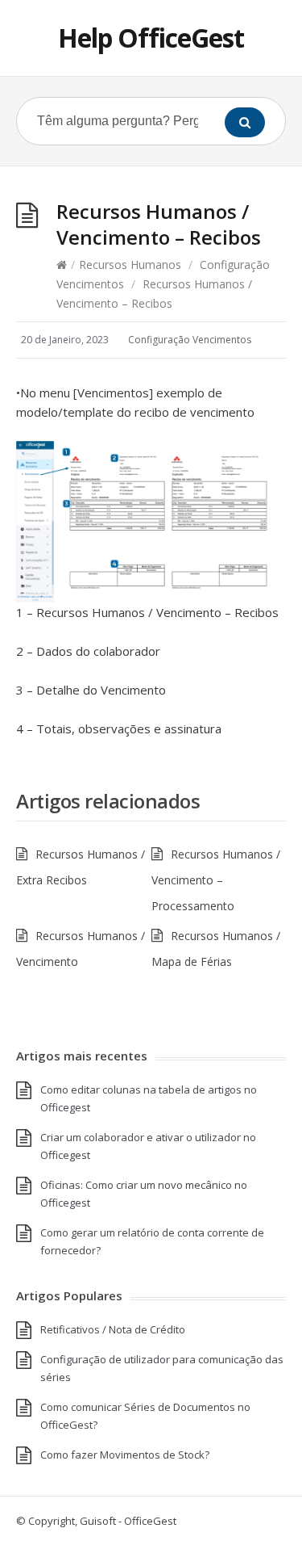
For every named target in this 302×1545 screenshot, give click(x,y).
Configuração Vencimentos (189, 339)
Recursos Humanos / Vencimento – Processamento (215, 879)
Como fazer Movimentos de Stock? (124, 1454)
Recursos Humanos (130, 264)
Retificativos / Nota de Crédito (112, 1329)
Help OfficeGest (151, 37)
